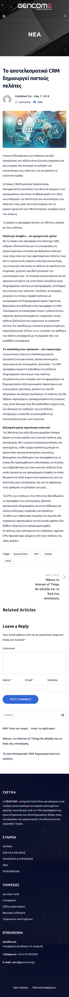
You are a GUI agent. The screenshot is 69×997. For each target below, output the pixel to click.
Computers (9, 900)
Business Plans (21, 554)
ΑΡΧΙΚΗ (7, 846)
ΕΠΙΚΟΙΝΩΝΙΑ (11, 871)
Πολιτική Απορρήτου (44, 987)
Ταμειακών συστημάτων (18, 918)
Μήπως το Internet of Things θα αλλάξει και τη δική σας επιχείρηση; (32, 741)
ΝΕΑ (5, 865)
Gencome (25, 102)
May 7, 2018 (41, 96)
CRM (40, 102)
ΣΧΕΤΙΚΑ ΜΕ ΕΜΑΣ (14, 852)
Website (52, 680)
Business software (14, 912)
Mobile (48, 554)
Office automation (14, 906)
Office (8, 561)
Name (7, 680)
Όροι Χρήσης (20, 987)
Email (29, 680)
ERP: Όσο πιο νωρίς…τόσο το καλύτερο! (29, 728)
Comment (9, 648)
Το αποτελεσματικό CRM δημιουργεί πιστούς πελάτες (31, 756)
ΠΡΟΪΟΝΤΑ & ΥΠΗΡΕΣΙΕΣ (18, 858)
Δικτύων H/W (11, 894)
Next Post (47, 587)
